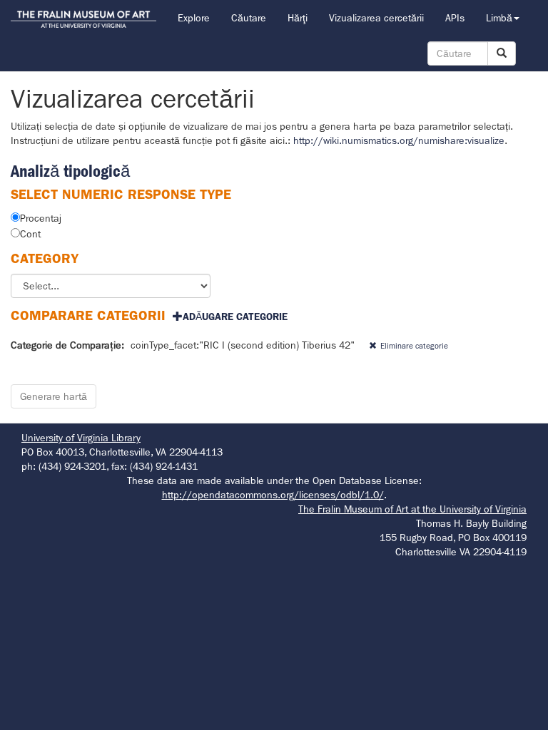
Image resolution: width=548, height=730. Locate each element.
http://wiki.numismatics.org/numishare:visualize (398, 140)
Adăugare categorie (235, 316)
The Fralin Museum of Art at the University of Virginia (412, 509)
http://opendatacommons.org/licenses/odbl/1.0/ (273, 494)
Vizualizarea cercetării (376, 17)
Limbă (499, 17)
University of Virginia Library (81, 437)
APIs (455, 17)
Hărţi (298, 17)
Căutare (248, 17)
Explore (194, 17)
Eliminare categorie (414, 346)
